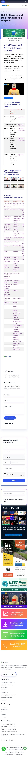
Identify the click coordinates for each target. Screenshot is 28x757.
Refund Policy (9, 754)
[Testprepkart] (5, 5)
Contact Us (4, 707)
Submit (14, 480)
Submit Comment (10, 418)
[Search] (23, 493)
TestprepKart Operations (8, 695)
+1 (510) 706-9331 (11, 726)
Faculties (3, 714)
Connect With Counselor (8, 682)
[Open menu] (26, 5)
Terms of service (9, 752)
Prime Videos (4, 687)
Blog (2, 712)
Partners (3, 717)
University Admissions (7, 685)
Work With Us (4, 709)
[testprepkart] (23, 5)
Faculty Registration (6, 697)
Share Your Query (8, 98)
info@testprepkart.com (11, 731)
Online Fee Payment (6, 692)
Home (2, 11)
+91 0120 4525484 (10, 724)
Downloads (4, 700)
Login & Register (18, 754)
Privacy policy (19, 752)
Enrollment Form (5, 690)
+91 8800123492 (11, 729)
